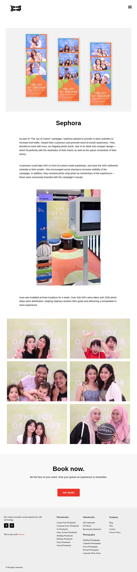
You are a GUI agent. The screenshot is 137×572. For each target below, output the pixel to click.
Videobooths (89, 517)
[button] (130, 7)
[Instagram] (12, 525)
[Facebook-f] (6, 525)
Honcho (21, 534)
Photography (89, 535)
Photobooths (63, 517)
